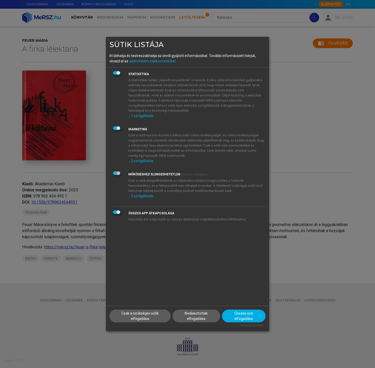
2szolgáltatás (141, 161)
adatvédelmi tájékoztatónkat (152, 61)
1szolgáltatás (141, 116)
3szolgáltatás (141, 196)
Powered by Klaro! (252, 325)
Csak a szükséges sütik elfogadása (140, 316)
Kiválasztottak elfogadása (196, 316)
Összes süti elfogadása (243, 316)
